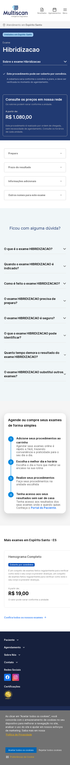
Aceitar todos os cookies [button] (21, 750)
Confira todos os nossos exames (23, 617)
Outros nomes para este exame (26, 195)
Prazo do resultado (19, 167)
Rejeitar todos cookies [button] (50, 750)
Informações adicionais (22, 181)
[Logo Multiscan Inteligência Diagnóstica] (15, 10)
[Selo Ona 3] (8, 694)
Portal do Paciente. (44, 507)
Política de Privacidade (19, 734)
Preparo (13, 153)
